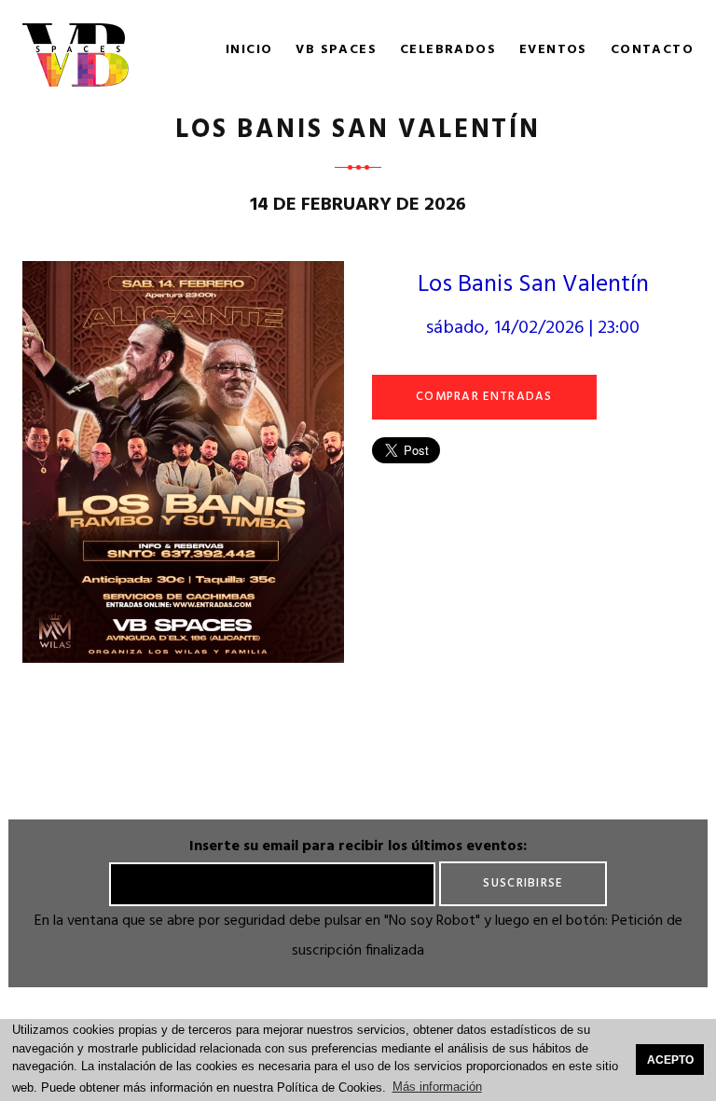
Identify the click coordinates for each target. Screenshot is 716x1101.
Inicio (249, 50)
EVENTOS (553, 50)
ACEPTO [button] (670, 1059)
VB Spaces (336, 50)
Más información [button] (437, 1087)
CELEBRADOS (448, 50)
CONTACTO (652, 50)
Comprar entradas (484, 396)
